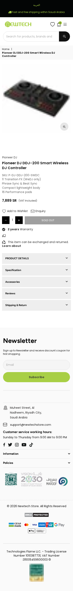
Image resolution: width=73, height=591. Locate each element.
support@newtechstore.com (30, 425)
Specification (13, 270)
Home (5, 49)
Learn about (11, 246)
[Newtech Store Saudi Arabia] (11, 485)
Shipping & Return (16, 305)
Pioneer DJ (9, 157)
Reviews (10, 293)
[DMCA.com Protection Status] (36, 515)
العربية (36, 5)
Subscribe (36, 377)
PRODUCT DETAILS (17, 258)
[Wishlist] (53, 24)
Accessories (12, 281)
